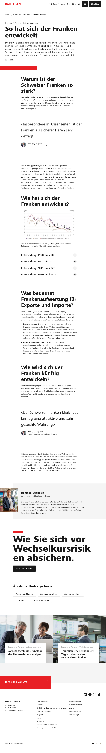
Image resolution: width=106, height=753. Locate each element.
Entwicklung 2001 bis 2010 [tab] (38, 261)
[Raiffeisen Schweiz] (13, 4)
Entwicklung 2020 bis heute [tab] (38, 274)
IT (100, 744)
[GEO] (47, 681)
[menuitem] (53, 4)
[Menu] (85, 4)
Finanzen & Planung (24, 594)
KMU (21, 600)
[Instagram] (94, 694)
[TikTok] (99, 694)
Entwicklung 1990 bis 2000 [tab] (38, 255)
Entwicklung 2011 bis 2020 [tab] (38, 268)
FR (97, 744)
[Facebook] (90, 694)
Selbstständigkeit (41, 600)
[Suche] (79, 4)
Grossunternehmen (72, 594)
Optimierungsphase (48, 594)
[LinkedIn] (85, 694)
